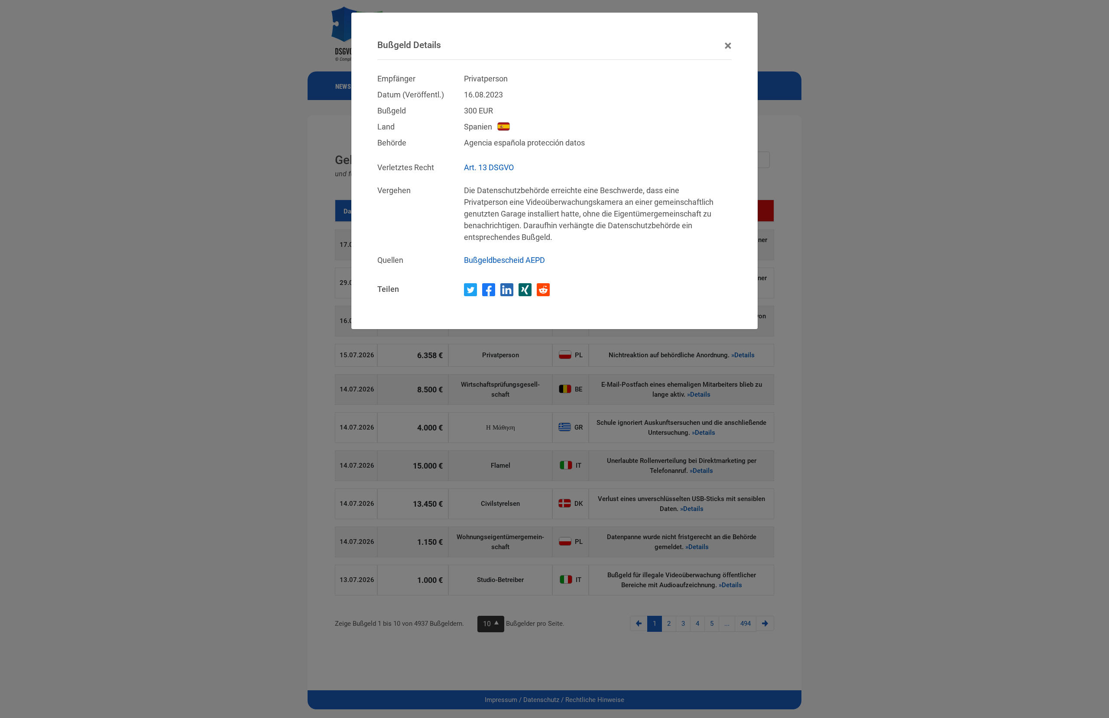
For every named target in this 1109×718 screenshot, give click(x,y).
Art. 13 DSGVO (489, 167)
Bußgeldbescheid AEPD (504, 260)
